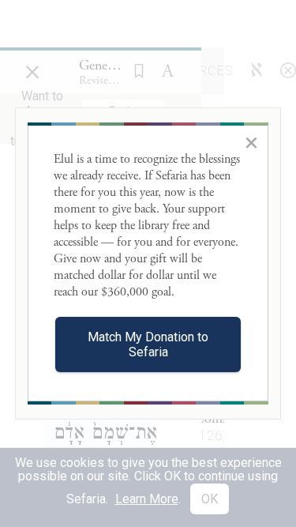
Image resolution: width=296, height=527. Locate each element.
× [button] (251, 142)
